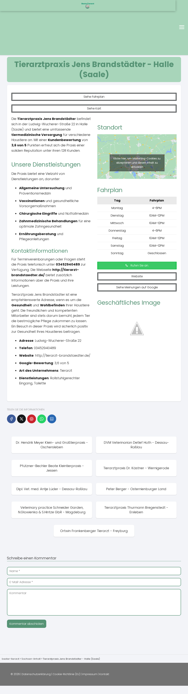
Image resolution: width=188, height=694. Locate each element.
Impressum (89, 674)
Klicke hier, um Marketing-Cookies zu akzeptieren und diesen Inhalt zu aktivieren (136, 163)
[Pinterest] (31, 418)
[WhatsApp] (41, 418)
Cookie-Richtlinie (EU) (66, 674)
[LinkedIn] (51, 418)
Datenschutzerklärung (36, 674)
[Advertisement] (47, 27)
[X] (21, 418)
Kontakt (104, 674)
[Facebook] (11, 418)
